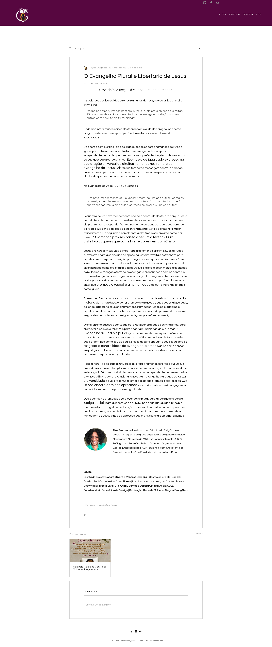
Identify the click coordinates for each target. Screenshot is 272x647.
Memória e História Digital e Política (101, 505)
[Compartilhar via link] (85, 514)
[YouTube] (217, 2)
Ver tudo (199, 534)
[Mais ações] (186, 67)
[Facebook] (211, 2)
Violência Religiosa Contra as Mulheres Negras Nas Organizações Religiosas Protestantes (89, 568)
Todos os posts (78, 48)
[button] (234, 14)
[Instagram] (204, 2)
